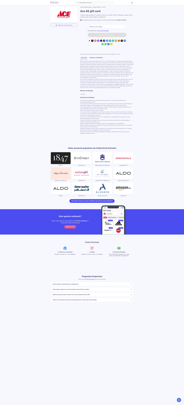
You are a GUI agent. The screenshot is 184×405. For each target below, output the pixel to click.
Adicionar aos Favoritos (65, 25)
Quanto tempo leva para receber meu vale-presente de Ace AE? (71, 294)
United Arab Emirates (85, 7)
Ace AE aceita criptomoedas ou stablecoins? (66, 284)
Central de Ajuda (89, 279)
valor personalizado (103, 30)
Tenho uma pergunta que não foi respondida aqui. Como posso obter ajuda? (75, 299)
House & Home (96, 7)
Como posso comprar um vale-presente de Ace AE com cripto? (71, 289)
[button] (179, 400)
